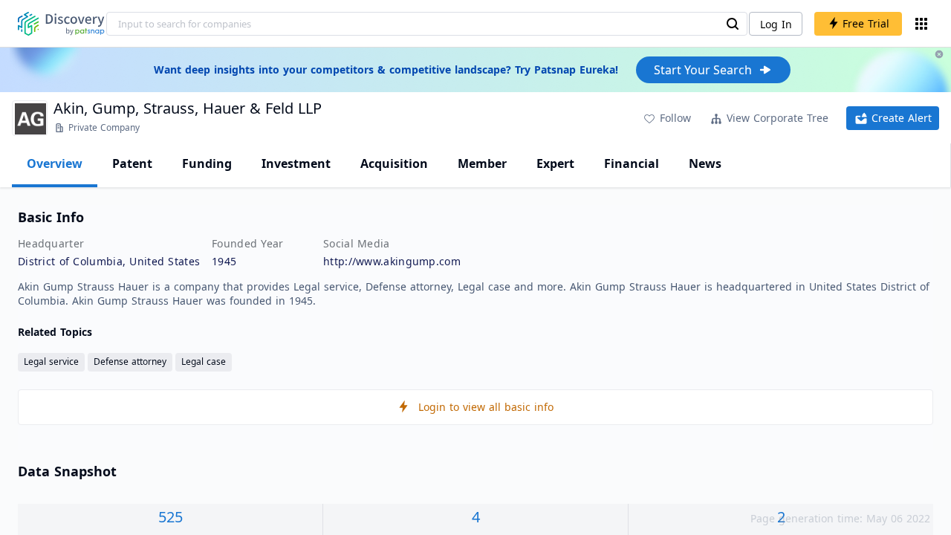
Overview (54, 163)
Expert (555, 163)
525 (170, 517)
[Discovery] (61, 24)
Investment (296, 163)
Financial (631, 163)
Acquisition (394, 163)
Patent (132, 163)
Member (482, 163)
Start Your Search (703, 70)
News (705, 163)
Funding (207, 163)
